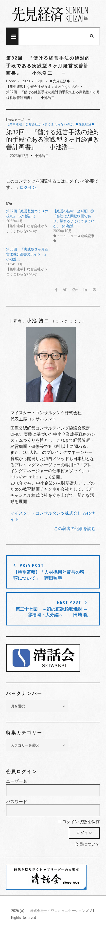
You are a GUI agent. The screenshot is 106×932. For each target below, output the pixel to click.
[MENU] (12, 36)
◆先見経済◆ (59, 81)
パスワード (16, 801)
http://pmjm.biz (24, 476)
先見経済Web (53, 14)
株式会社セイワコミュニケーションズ (59, 911)
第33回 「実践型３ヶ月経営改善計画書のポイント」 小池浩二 (30, 254)
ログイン (28, 187)
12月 (39, 81)
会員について (87, 844)
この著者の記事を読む (75, 528)
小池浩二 (42, 156)
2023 (26, 81)
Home (11, 81)
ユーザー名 (16, 781)
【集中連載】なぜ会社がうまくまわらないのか (42, 87)
